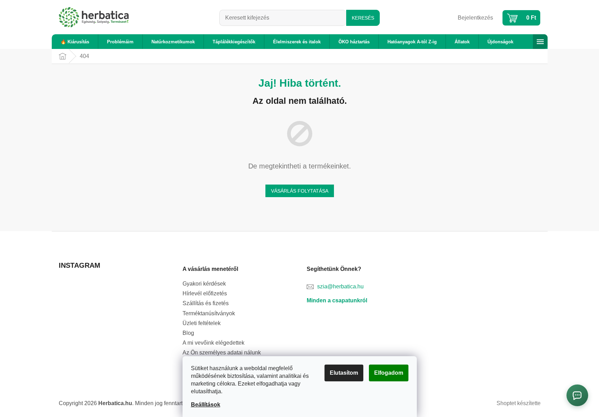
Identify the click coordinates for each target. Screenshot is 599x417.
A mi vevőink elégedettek (213, 343)
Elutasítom (344, 373)
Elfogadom (388, 373)
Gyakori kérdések (204, 284)
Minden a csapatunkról (337, 300)
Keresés (363, 18)
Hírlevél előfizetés (205, 293)
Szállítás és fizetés (206, 303)
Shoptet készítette (519, 403)
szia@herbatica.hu (340, 286)
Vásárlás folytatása (299, 191)
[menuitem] (75, 42)
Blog (188, 333)
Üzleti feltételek (202, 323)
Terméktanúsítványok (209, 313)
